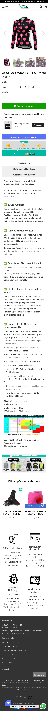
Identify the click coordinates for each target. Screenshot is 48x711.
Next (43, 33)
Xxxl (40, 87)
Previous (5, 33)
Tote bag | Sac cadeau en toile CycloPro (21, 124)
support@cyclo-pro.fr (18, 627)
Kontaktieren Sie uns (9, 646)
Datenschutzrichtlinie (10, 659)
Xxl (32, 87)
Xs (4, 87)
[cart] (45, 6)
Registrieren (39, 675)
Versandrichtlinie (8, 663)
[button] (24, 136)
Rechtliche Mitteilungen (10, 655)
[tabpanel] (7, 62)
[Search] (41, 6)
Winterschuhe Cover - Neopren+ (13, 512)
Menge (5, 92)
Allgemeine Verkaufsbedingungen (14, 651)
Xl (26, 87)
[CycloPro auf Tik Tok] (30, 698)
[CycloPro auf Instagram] (21, 697)
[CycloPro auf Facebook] (17, 697)
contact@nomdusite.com (21, 690)
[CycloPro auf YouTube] (25, 697)
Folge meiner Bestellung (10, 642)
